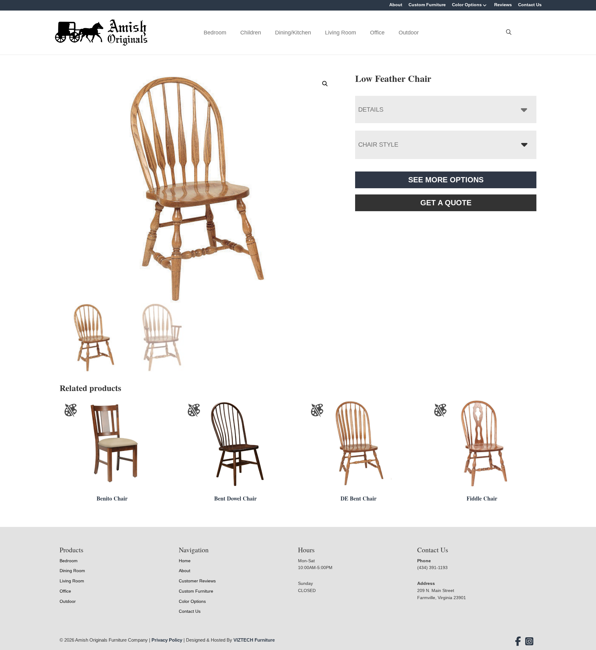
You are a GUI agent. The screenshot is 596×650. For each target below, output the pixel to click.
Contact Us (530, 4)
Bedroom (215, 32)
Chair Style (378, 144)
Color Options (467, 4)
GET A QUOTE (446, 202)
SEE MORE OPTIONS (446, 180)
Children (250, 32)
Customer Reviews (197, 580)
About (395, 4)
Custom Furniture (427, 4)
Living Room (340, 32)
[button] (325, 83)
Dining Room (72, 570)
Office (377, 32)
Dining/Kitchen (293, 32)
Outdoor (409, 32)
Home (185, 560)
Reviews (503, 4)
